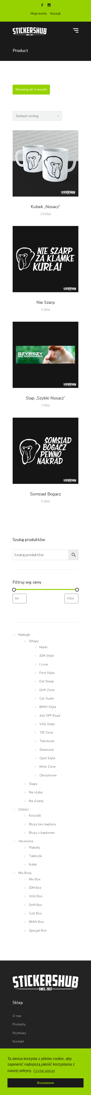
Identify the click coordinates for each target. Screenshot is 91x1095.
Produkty (19, 1024)
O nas (17, 1016)
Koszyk (55, 13)
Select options (45, 260)
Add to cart (45, 164)
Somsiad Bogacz (45, 494)
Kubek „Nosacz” (45, 207)
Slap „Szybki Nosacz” (45, 398)
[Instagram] (49, 6)
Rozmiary (19, 1033)
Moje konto (39, 13)
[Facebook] (42, 6)
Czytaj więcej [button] (44, 1070)
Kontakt (18, 1041)
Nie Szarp (45, 302)
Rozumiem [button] (45, 1082)
